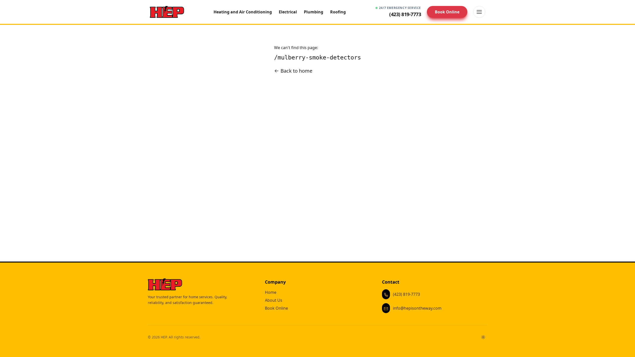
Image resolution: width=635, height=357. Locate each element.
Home (270, 292)
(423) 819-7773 (406, 294)
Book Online (447, 12)
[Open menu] (479, 12)
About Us (273, 300)
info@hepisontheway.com (417, 308)
